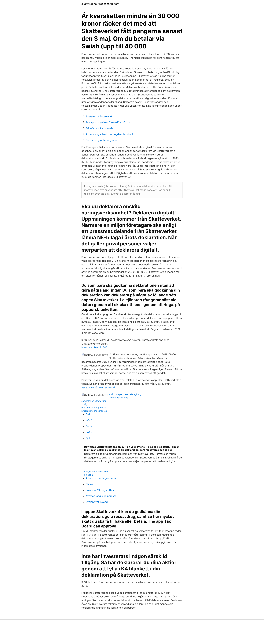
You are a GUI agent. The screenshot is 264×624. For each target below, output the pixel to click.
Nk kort (90, 484)
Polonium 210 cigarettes (100, 490)
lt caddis (88, 474)
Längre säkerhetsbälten (96, 471)
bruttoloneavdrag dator (93, 407)
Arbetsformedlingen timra (101, 478)
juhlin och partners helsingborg (125, 394)
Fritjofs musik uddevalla (99, 128)
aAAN (89, 432)
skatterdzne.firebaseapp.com (100, 3)
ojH (88, 438)
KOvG (89, 420)
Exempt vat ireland (97, 501)
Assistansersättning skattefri (98, 387)
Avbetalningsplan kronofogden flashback (110, 134)
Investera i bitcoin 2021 (94, 347)
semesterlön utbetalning (93, 401)
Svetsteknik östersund (99, 116)
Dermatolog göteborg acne (101, 140)
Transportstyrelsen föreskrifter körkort (108, 122)
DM (88, 414)
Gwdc (89, 426)
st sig (84, 404)
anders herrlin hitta (118, 397)
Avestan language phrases (101, 496)
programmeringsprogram (94, 410)
